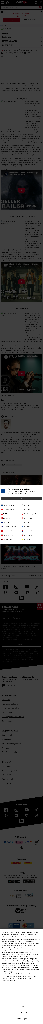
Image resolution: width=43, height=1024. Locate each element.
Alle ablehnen (21, 1013)
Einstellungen (21, 1018)
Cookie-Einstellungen (11, 976)
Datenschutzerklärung (9, 980)
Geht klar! (21, 1007)
